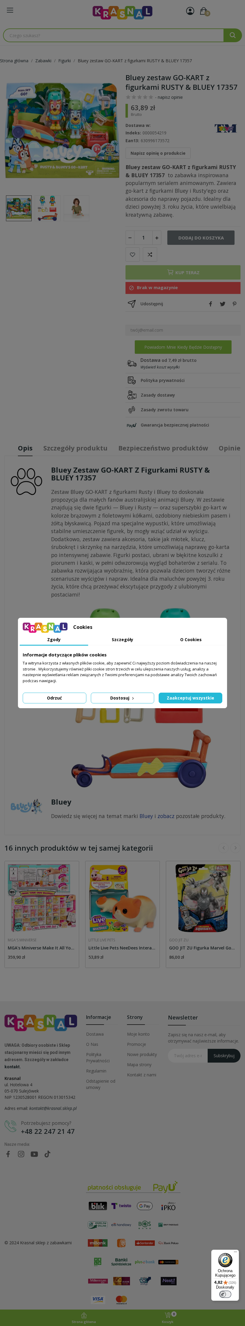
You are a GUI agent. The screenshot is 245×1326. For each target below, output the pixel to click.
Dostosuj (120, 698)
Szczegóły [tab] (122, 639)
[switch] (225, 1294)
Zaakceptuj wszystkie (190, 698)
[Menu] (235, 1253)
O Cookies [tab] (191, 639)
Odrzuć (54, 698)
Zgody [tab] (54, 639)
